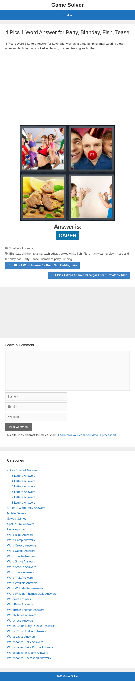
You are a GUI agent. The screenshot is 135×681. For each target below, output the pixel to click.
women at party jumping (56, 259)
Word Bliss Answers (20, 534)
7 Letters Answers (23, 497)
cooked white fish (70, 253)
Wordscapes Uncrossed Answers (29, 658)
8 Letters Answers (23, 502)
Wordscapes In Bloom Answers (27, 652)
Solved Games (16, 518)
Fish (86, 253)
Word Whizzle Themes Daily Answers (32, 593)
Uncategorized (16, 529)
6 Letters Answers (23, 492)
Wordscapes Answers (21, 636)
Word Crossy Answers (22, 545)
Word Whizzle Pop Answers (25, 588)
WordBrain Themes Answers (25, 610)
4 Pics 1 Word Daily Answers (26, 508)
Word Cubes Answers (21, 550)
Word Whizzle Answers (22, 583)
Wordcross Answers (20, 620)
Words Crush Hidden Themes (26, 631)
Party (25, 259)
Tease (35, 259)
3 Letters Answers (23, 475)
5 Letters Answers (21, 248)
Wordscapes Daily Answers (25, 642)
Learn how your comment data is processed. (87, 435)
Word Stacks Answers (21, 567)
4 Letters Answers (23, 481)
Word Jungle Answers (21, 556)
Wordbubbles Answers (21, 615)
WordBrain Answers (20, 604)
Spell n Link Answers (20, 524)
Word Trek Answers (20, 577)
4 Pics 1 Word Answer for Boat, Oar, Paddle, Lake (44, 265)
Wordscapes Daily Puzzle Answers (30, 647)
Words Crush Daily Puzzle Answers (30, 626)
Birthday (14, 253)
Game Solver (67, 5)
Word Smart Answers (21, 561)
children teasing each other (39, 253)
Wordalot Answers (19, 599)
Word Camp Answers (21, 540)
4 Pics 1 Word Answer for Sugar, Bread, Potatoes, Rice (91, 275)
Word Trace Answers (20, 572)
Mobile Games (16, 513)
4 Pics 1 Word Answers (22, 470)
